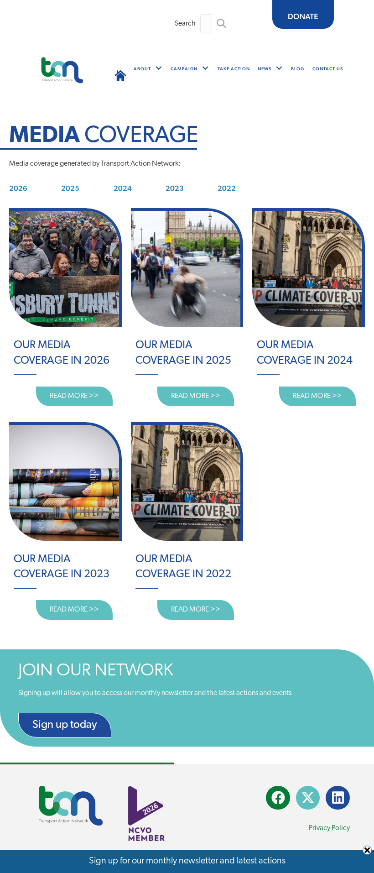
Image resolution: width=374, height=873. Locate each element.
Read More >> (81, 396)
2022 (227, 188)
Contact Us (327, 68)
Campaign (184, 68)
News (264, 68)
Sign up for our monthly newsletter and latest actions (187, 861)
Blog (297, 68)
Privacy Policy (329, 828)
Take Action (234, 68)
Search (185, 23)
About (142, 68)
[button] (221, 24)
